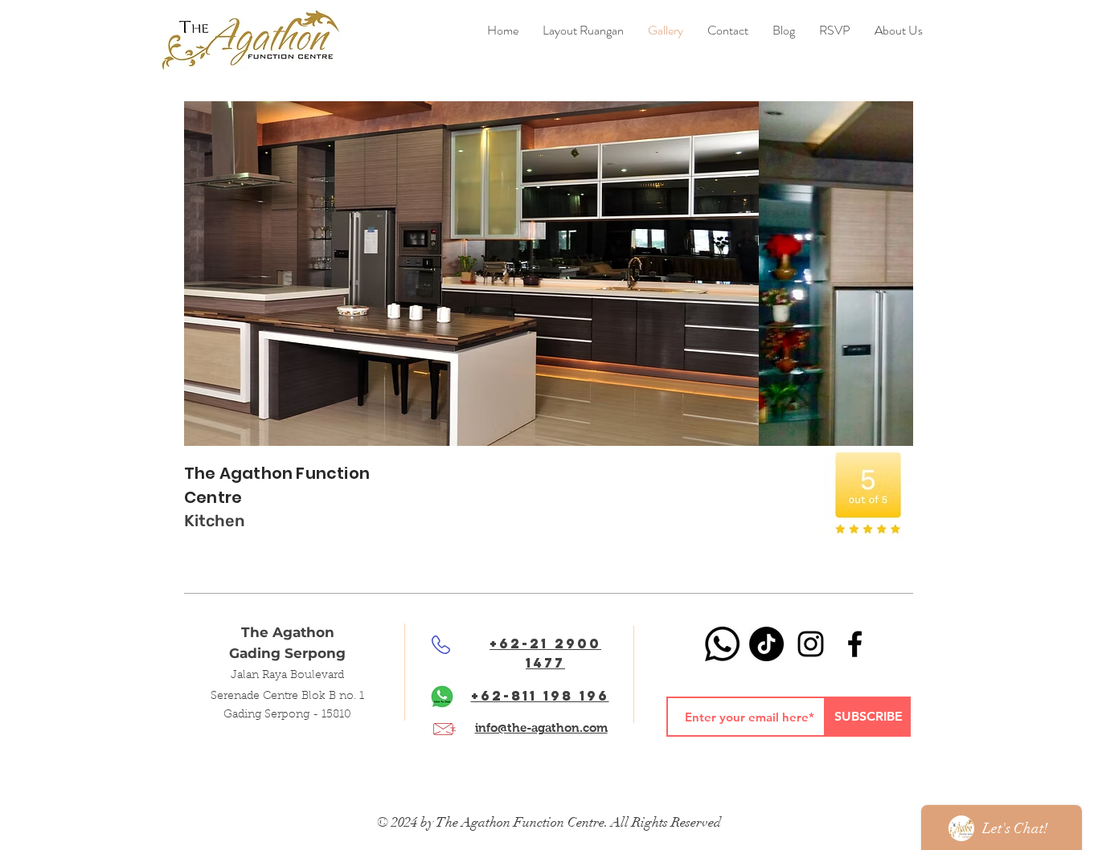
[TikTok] (766, 644)
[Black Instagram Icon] (810, 644)
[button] (783, 30)
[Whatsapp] (722, 644)
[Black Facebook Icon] (855, 644)
